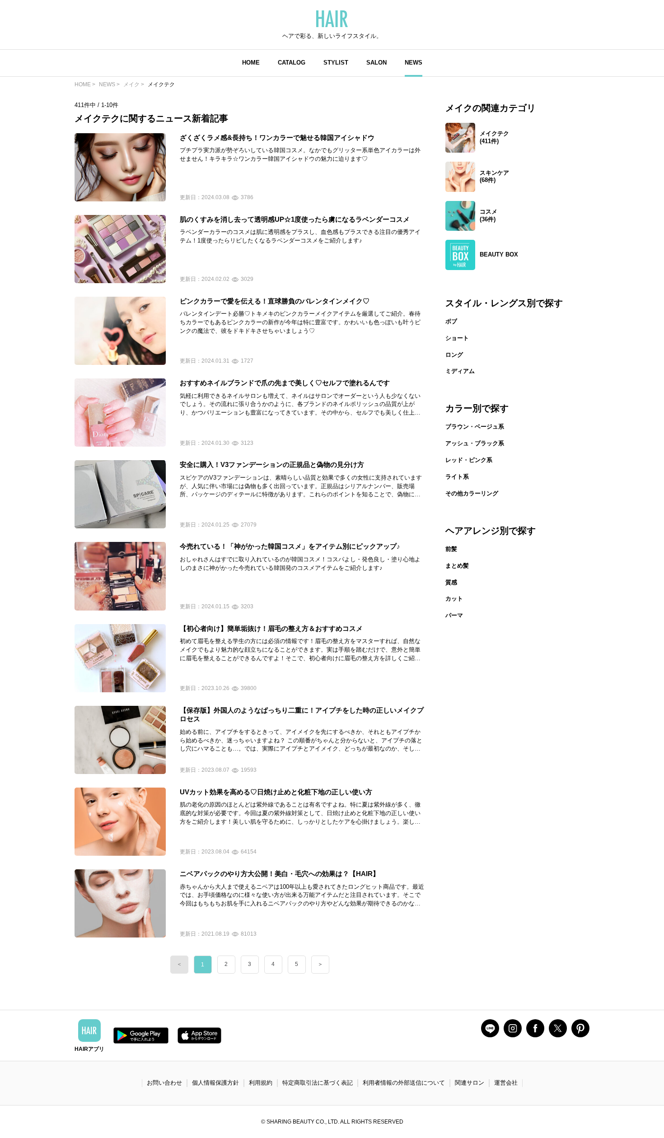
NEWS (413, 62)
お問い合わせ (164, 1082)
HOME (251, 62)
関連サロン (469, 1082)
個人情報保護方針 (215, 1082)
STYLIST (335, 62)
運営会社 (506, 1082)
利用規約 (260, 1082)
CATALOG (291, 62)
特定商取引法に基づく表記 (317, 1082)
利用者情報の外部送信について (404, 1082)
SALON (376, 62)
